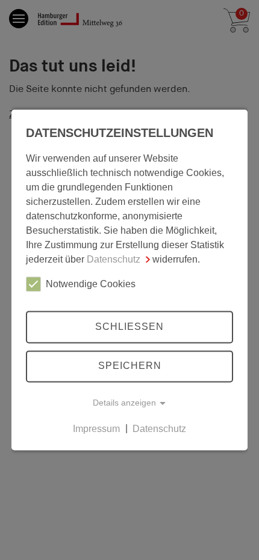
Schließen (129, 326)
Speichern (129, 366)
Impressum (96, 429)
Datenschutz (113, 259)
